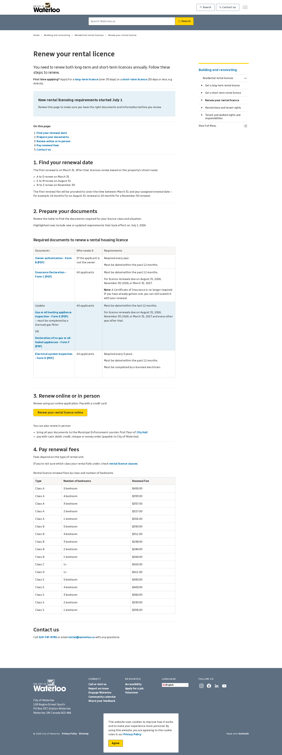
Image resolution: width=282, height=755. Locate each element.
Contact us (229, 7)
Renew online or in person (53, 141)
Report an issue (98, 688)
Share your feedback (101, 700)
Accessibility (133, 684)
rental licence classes (123, 463)
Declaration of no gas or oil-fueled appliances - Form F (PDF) (53, 342)
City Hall (142, 432)
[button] (220, 125)
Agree (115, 743)
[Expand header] (245, 7)
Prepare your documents (53, 137)
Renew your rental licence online (60, 412)
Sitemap (84, 733)
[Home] (58, 685)
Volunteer (131, 692)
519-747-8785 (48, 637)
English (169, 685)
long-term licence (86, 79)
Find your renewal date (52, 133)
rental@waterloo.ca (81, 637)
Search (207, 7)
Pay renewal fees (48, 145)
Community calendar (102, 696)
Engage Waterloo (99, 692)
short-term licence (134, 79)
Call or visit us (97, 684)
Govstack (243, 733)
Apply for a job (134, 688)
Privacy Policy (132, 734)
